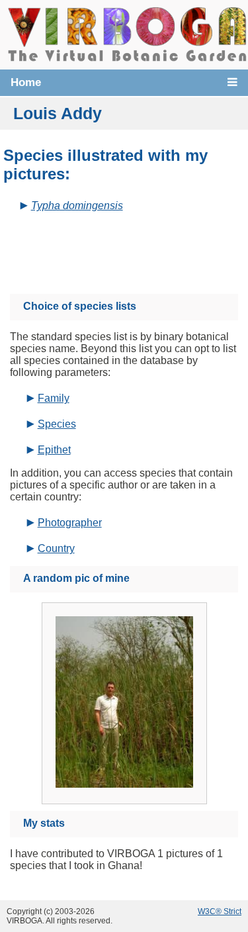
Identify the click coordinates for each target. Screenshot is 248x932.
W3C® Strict (219, 911)
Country (56, 548)
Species (57, 424)
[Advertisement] (136, 248)
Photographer (70, 522)
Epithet (54, 449)
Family (53, 398)
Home (26, 82)
